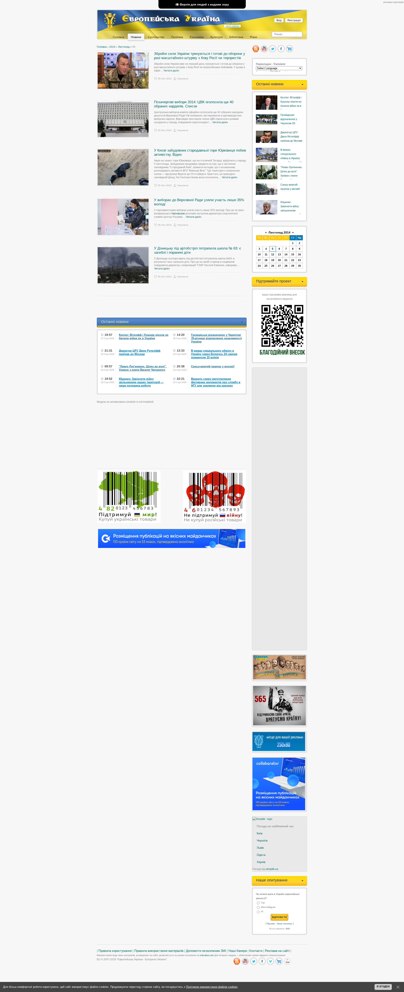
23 (299, 260)
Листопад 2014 (279, 232)
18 (265, 260)
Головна (102, 46)
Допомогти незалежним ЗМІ (206, 950)
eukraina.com (207, 955)
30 (299, 265)
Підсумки (271, 924)
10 (259, 254)
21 (285, 260)
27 (279, 265)
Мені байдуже (268, 907)
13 (279, 254)
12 (272, 254)
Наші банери (238, 950)
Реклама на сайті (277, 950)
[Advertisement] (173, 306)
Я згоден (383, 986)
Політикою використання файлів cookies (212, 986)
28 (285, 265)
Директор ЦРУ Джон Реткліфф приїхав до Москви (291, 136)
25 (265, 265)
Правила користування (115, 950)
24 (259, 265)
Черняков (182, 78)
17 (259, 260)
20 (279, 260)
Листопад (124, 46)
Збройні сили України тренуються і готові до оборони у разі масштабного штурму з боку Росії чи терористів (199, 56)
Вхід (279, 20)
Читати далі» (171, 70)
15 (292, 254)
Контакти (255, 950)
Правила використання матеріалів (158, 950)
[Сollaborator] (171, 547)
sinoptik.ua (272, 869)
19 (272, 260)
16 (299, 254)
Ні (262, 911)
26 (272, 265)
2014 (112, 46)
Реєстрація (294, 20)
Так (263, 902)
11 (266, 254)
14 (285, 254)
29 (292, 265)
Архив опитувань (284, 924)
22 (292, 260)
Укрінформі (178, 213)
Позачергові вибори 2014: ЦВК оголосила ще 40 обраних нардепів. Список (193, 104)
